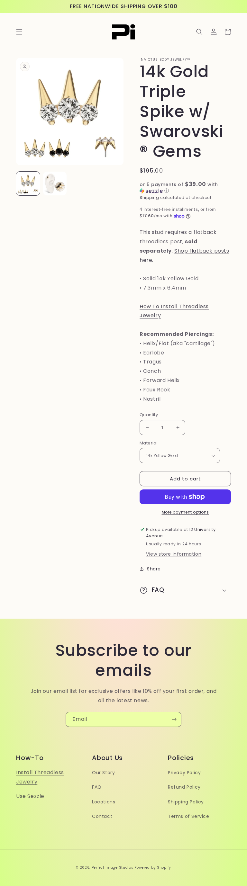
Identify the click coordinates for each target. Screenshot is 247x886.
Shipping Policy (186, 802)
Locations (103, 802)
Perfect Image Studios (112, 867)
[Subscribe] (174, 719)
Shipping (149, 197)
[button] (19, 32)
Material (149, 443)
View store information (173, 554)
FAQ (97, 787)
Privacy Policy (184, 772)
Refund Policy (184, 787)
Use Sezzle (30, 796)
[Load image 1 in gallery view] (28, 183)
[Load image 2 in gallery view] (55, 183)
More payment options (185, 512)
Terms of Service (188, 816)
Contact (102, 816)
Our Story (103, 772)
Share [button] (154, 569)
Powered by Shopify (152, 867)
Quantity (149, 415)
